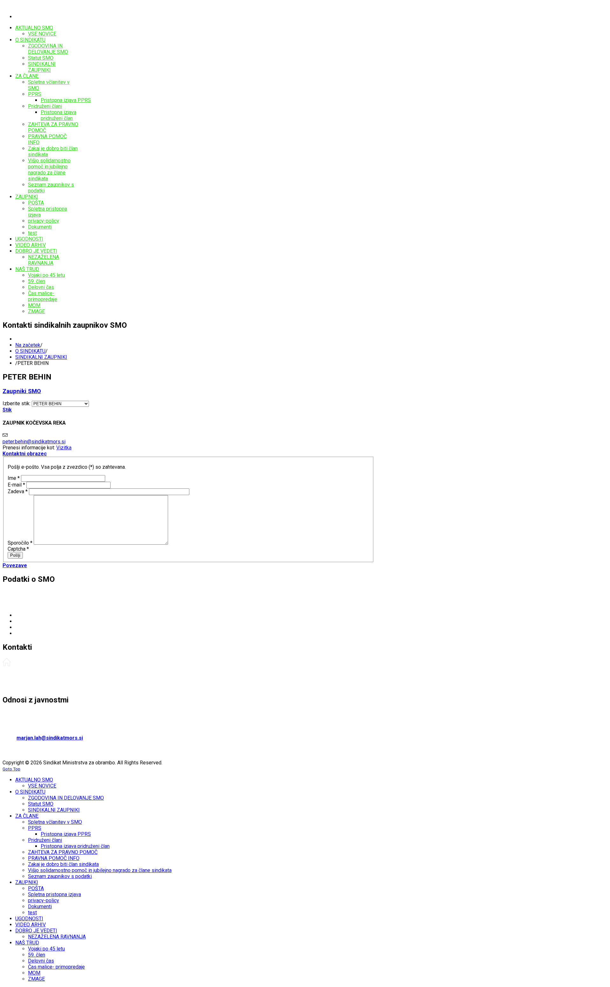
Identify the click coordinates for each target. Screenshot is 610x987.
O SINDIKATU (30, 351)
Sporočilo (20, 543)
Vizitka (63, 448)
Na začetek (27, 345)
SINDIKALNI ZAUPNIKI (41, 357)
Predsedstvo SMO (23, 675)
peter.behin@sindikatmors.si (34, 442)
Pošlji (15, 555)
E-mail (16, 485)
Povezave (15, 565)
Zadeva (18, 491)
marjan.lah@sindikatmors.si (50, 738)
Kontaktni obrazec (25, 454)
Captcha (18, 549)
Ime (14, 478)
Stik (7, 410)
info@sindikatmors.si (60, 633)
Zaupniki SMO (22, 391)
